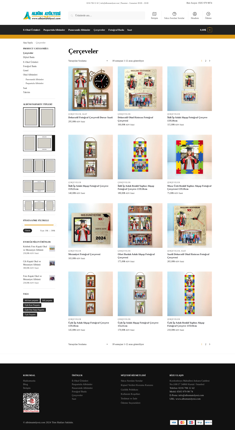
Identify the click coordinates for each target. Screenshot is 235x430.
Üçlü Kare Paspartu (32, 305)
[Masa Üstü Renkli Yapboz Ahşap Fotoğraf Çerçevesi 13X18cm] (189, 157)
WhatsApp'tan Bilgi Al (92, 128)
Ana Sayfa (28, 43)
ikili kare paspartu (31, 300)
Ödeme (208, 18)
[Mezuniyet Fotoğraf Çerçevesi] (90, 225)
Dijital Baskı (29, 57)
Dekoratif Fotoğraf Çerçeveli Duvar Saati (90, 117)
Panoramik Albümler (35, 79)
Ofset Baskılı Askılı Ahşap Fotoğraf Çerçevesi (136, 256)
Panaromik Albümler (82, 388)
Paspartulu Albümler (34, 83)
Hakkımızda (29, 380)
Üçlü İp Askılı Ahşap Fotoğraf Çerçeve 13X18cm (88, 324)
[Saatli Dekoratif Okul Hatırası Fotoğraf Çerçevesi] (189, 225)
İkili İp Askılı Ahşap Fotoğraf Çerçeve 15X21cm (88, 187)
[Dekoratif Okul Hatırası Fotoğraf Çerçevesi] (140, 88)
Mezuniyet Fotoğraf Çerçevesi (84, 254)
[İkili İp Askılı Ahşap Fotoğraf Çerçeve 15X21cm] (90, 157)
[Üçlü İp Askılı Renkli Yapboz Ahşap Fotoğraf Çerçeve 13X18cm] (189, 294)
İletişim (154, 18)
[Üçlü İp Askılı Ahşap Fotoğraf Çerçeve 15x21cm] (140, 294)
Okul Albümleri (30, 74)
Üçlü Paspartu (30, 314)
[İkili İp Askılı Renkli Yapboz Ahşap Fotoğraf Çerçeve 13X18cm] (140, 157)
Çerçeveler (74, 114)
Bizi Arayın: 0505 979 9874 (199, 3)
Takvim (26, 92)
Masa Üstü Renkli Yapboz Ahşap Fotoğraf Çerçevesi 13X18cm (189, 187)
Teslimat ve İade (129, 398)
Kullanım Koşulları (130, 394)
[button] (206, 30)
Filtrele (27, 230)
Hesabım (195, 18)
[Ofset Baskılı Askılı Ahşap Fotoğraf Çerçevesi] (140, 225)
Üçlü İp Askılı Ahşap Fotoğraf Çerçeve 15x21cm (138, 324)
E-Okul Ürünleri (30, 62)
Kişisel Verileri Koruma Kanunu (137, 385)
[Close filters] (56, 49)
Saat (84, 114)
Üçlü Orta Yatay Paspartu (34, 310)
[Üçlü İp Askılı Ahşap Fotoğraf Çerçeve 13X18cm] (90, 294)
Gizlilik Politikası (129, 389)
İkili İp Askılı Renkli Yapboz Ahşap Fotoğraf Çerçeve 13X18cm (136, 187)
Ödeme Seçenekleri (130, 403)
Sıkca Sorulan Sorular (174, 18)
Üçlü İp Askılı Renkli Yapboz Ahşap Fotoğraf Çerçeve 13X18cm (185, 324)
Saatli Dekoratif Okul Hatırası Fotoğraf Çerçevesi (188, 256)
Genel (25, 70)
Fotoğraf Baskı (30, 66)
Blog (25, 384)
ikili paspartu (47, 300)
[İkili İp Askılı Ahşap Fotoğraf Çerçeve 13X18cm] (189, 88)
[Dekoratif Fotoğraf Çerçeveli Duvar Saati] (90, 88)
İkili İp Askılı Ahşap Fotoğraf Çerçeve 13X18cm (187, 119)
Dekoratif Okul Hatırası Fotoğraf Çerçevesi (135, 119)
